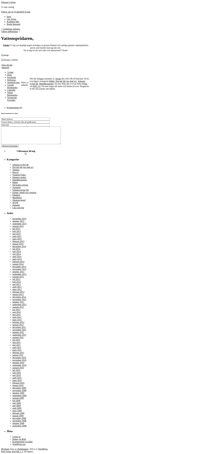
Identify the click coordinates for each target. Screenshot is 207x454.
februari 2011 (18, 352)
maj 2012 (16, 314)
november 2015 (19, 218)
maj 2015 (16, 234)
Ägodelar (16, 187)
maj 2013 (16, 284)
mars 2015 (17, 239)
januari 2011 (17, 355)
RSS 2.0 (36, 86)
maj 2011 (16, 345)
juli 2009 (16, 400)
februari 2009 (18, 413)
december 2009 (19, 388)
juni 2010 (16, 373)
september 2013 (19, 274)
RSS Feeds (6, 451)
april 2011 (16, 347)
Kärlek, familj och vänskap (24, 192)
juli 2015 (16, 229)
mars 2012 (17, 320)
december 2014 (19, 246)
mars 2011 (17, 350)
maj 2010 (16, 375)
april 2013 (16, 287)
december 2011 (19, 327)
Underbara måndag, (11, 29)
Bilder (51, 81)
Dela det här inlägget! (7, 66)
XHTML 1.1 (17, 451)
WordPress (43, 449)
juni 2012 (16, 312)
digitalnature (22, 449)
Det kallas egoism (20, 185)
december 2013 (19, 266)
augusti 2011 (18, 337)
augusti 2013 (18, 277)
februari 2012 (18, 322)
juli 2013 (16, 279)
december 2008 (19, 418)
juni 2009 (16, 403)
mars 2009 (17, 410)
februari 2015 (18, 241)
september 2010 (19, 365)
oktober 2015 (18, 221)
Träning (15, 170)
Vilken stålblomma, (9, 31)
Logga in (16, 436)
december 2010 (19, 357)
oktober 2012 (18, 302)
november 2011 (19, 330)
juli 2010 (16, 370)
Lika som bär (18, 208)
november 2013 (19, 269)
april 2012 (16, 317)
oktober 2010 (18, 362)
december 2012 (19, 297)
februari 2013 (18, 292)
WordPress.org (18, 444)
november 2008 (19, 421)
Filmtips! (16, 195)
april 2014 (16, 256)
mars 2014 (17, 259)
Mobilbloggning (46, 84)
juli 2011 (16, 340)
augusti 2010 (18, 368)
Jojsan (58, 78)
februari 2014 (18, 261)
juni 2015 (16, 231)
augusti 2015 (18, 226)
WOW (15, 202)
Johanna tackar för (20, 190)
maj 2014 (16, 254)
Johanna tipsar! (19, 200)
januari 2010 (18, 385)
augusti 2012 (18, 307)
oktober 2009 (18, 393)
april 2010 (16, 378)
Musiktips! (17, 197)
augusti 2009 (18, 398)
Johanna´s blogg (8, 2)
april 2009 (16, 408)
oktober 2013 (18, 272)
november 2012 (19, 299)
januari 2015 (18, 244)
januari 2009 (18, 416)
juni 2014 (16, 251)
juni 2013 (16, 282)
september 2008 (19, 426)
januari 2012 (18, 325)
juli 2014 (16, 249)
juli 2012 (16, 309)
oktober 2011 (18, 332)
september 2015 (19, 224)
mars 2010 (17, 380)
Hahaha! (16, 205)
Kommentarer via (22, 442)
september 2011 (19, 335)
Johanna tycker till (20, 165)
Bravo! (15, 172)
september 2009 (19, 395)
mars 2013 (17, 289)
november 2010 (19, 360)
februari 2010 (18, 383)
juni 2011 (16, 342)
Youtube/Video (19, 175)
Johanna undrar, (19, 177)
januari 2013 (18, 294)
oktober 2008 (18, 423)
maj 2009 (16, 405)
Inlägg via (19, 439)
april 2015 (16, 236)
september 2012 (19, 304)
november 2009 (19, 390)
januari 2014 (18, 264)
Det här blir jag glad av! (66, 81)
